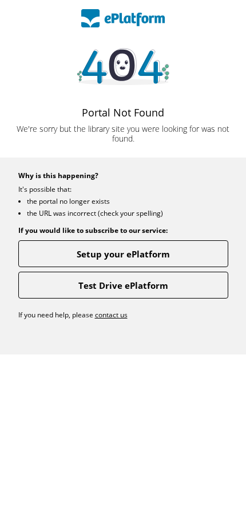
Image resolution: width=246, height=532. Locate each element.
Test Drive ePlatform (123, 285)
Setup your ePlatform (123, 254)
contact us (111, 315)
